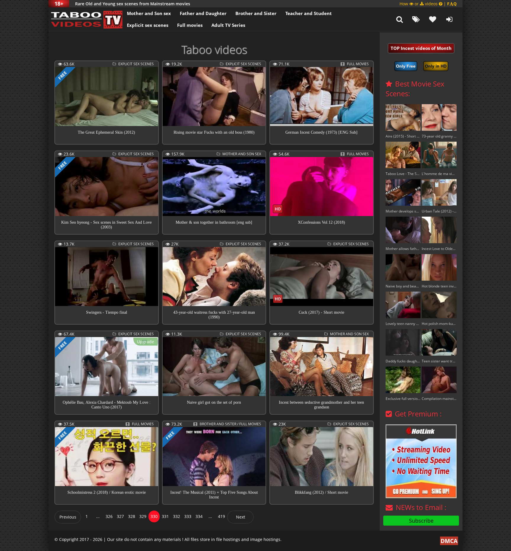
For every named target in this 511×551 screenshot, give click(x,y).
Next (240, 517)
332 (176, 516)
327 (120, 516)
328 (131, 516)
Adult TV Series (228, 25)
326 (109, 516)
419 (221, 516)
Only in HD (436, 66)
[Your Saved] (432, 19)
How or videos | (428, 3)
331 (165, 516)
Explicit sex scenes (147, 25)
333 (187, 516)
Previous (67, 517)
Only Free (405, 66)
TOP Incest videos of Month (421, 48)
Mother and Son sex (149, 13)
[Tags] (416, 19)
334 (199, 516)
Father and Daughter (203, 13)
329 (142, 516)
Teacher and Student (308, 13)
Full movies (190, 25)
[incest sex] (85, 19)
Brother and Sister (255, 13)
